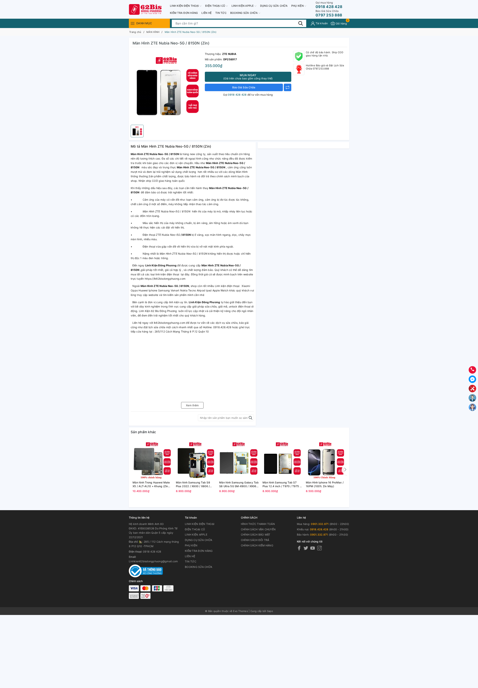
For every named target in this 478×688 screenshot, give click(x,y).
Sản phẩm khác (143, 432)
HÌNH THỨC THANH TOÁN (258, 523)
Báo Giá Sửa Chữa (243, 87)
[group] (167, 87)
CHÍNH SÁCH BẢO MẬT (255, 534)
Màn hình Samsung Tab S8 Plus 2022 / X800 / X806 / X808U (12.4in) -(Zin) (193, 484)
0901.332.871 (320, 523)
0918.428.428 (319, 529)
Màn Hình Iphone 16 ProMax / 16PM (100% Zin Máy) (325, 484)
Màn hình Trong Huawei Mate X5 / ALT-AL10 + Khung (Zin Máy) (151, 484)
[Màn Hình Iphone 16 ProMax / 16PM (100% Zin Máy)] (325, 459)
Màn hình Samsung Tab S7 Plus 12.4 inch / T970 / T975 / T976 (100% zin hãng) (282, 484)
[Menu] (132, 23)
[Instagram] (319, 548)
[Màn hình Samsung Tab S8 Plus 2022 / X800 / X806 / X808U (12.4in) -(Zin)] (195, 459)
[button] (344, 469)
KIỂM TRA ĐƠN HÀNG (184, 12)
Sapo (270, 611)
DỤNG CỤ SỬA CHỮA (274, 5)
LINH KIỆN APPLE (243, 5)
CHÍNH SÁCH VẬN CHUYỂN (258, 529)
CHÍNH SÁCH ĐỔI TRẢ (255, 540)
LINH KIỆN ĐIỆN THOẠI (185, 5)
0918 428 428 (329, 5)
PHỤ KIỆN (297, 5)
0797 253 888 (329, 13)
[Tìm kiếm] (300, 23)
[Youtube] (312, 548)
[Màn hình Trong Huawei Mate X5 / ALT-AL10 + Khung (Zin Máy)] (152, 459)
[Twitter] (306, 548)
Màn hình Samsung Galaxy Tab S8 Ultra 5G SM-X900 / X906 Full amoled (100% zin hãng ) (239, 484)
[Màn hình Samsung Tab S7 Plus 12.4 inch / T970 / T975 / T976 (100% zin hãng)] (282, 459)
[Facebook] (299, 548)
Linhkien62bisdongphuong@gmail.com (153, 561)
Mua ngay (248, 76)
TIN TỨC (220, 12)
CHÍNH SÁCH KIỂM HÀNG (257, 545)
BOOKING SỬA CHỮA (244, 12)
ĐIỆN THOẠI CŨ (215, 5)
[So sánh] (287, 87)
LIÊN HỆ (206, 12)
